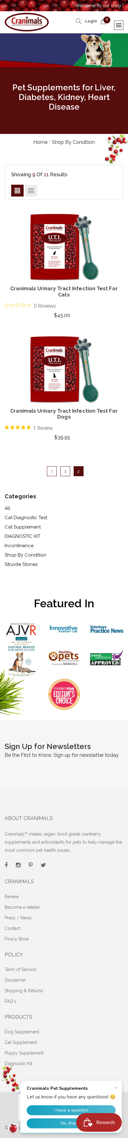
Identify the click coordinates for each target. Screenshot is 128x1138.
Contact (12, 928)
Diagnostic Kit (18, 1063)
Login (91, 21)
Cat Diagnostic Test (26, 517)
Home (40, 142)
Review (12, 896)
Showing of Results (39, 175)
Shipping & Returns (24, 990)
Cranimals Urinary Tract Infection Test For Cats (63, 291)
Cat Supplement (23, 527)
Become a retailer (22, 907)
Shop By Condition (25, 555)
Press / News (18, 917)
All (7, 508)
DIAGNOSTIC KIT (22, 536)
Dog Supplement (22, 1031)
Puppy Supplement (24, 1052)
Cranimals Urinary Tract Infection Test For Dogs (63, 414)
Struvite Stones (21, 564)
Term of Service (20, 969)
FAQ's (10, 1001)
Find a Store (17, 938)
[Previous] (52, 471)
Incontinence (19, 545)
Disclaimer (15, 980)
